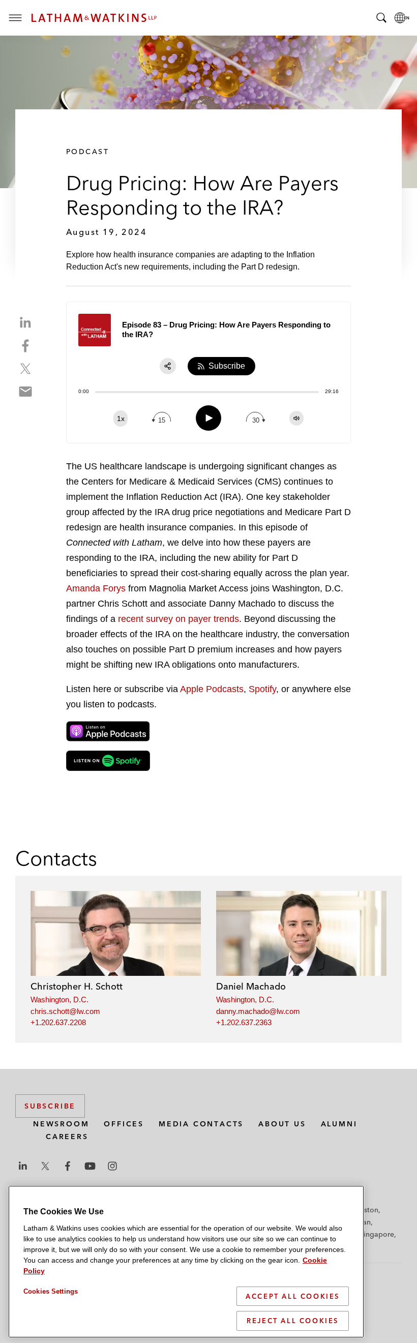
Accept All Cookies (293, 1296)
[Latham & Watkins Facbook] (67, 1166)
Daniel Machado (251, 986)
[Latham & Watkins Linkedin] (23, 1166)
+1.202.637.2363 (244, 1022)
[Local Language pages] (402, 18)
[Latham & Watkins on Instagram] (112, 1166)
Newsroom (61, 1123)
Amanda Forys (96, 588)
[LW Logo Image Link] (94, 18)
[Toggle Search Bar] (381, 18)
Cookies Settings (50, 1291)
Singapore (377, 1234)
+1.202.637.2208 (58, 1022)
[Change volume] (296, 418)
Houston (364, 1209)
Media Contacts (201, 1123)
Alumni (339, 1123)
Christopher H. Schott (77, 986)
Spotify (262, 689)
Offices (124, 1123)
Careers (67, 1136)
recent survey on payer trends (178, 619)
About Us (282, 1123)
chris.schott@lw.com (65, 1011)
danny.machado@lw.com (258, 1011)
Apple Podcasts (212, 689)
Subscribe (50, 1106)
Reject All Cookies (293, 1321)
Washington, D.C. (59, 999)
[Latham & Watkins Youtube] (90, 1166)
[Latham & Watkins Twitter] (45, 1166)
